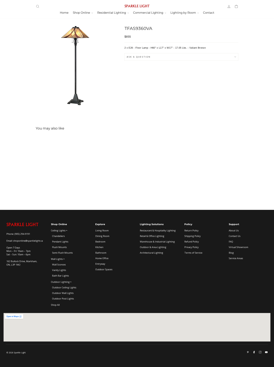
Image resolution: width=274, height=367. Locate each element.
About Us (234, 230)
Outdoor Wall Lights (63, 293)
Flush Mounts (59, 247)
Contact (208, 12)
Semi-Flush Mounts (62, 252)
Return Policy (191, 230)
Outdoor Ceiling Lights (64, 287)
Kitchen (99, 247)
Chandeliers (58, 236)
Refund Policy (191, 241)
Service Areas (236, 258)
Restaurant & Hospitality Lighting (158, 230)
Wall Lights (57, 259)
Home (64, 12)
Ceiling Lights (58, 230)
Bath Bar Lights (60, 275)
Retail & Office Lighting (152, 236)
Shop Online (82, 12)
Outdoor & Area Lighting (153, 247)
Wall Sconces (59, 264)
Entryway (100, 263)
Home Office (101, 258)
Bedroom (100, 241)
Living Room (102, 230)
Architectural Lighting (151, 252)
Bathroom (100, 252)
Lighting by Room (183, 12)
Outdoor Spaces (103, 269)
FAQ (231, 241)
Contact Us (234, 236)
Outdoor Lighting (60, 282)
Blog (231, 252)
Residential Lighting (112, 12)
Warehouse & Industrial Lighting (157, 241)
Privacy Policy (191, 247)
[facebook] (254, 352)
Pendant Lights (60, 241)
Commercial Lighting (148, 12)
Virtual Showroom (238, 247)
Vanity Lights (59, 270)
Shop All (55, 304)
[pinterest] (248, 352)
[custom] (260, 352)
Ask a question (139, 56)
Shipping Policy (192, 236)
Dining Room (102, 236)
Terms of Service (193, 252)
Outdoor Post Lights (63, 298)
